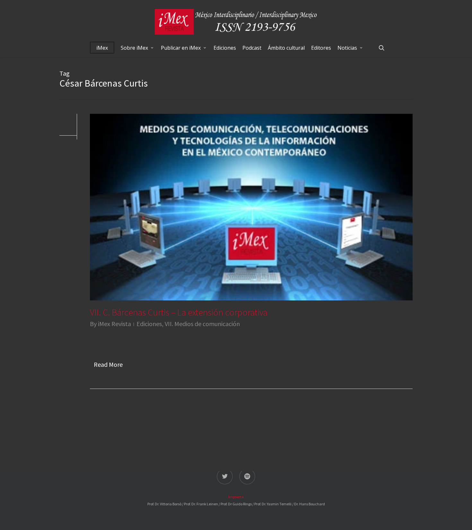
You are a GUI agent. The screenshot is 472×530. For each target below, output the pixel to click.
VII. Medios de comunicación (202, 324)
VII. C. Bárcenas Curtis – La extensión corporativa (178, 312)
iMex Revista (114, 324)
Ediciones (149, 324)
